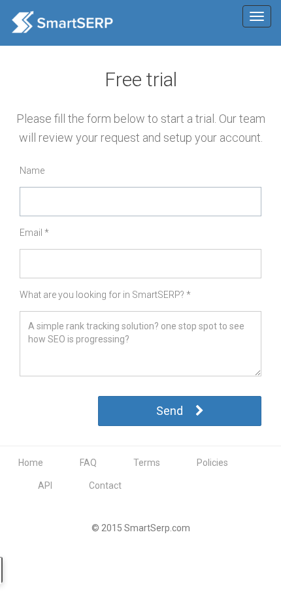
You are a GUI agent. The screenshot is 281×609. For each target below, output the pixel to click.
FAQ (88, 462)
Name (32, 170)
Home (30, 462)
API (45, 485)
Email (34, 232)
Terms (146, 462)
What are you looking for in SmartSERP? (105, 294)
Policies (212, 462)
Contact (105, 485)
